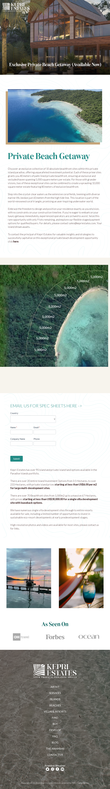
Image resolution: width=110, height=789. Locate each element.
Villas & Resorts (55, 711)
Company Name (17, 439)
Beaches (55, 705)
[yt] (62, 769)
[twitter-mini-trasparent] (47, 769)
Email (37, 427)
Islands (55, 699)
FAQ (55, 736)
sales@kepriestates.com (82, 223)
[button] (105, 7)
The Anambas (55, 748)
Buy (55, 723)
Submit (16, 458)
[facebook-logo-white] (57, 769)
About (55, 686)
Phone (37, 439)
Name (13, 427)
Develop (55, 730)
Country (14, 413)
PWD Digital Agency (80, 783)
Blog (55, 742)
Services (55, 693)
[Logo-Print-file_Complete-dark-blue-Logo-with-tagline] (16, 7)
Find (55, 717)
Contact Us (55, 754)
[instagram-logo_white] (52, 769)
